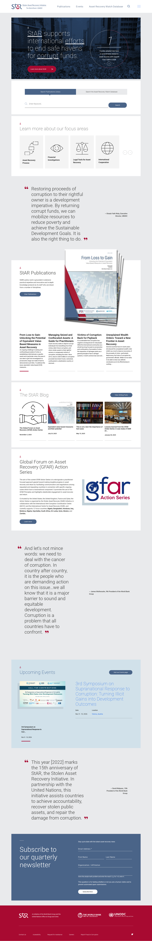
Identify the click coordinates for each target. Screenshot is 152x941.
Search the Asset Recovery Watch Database (101, 92)
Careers (71, 934)
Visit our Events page (121, 672)
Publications (63, 6)
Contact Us (22, 934)
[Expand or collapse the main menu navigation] (139, 6)
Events (79, 6)
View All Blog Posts (121, 395)
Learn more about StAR (38, 69)
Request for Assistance (54, 934)
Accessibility (37, 934)
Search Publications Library (50, 92)
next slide (130, 152)
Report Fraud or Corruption (89, 934)
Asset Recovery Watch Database (106, 6)
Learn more (28, 521)
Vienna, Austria (97, 714)
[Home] (28, 6)
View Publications (30, 294)
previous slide (125, 152)
